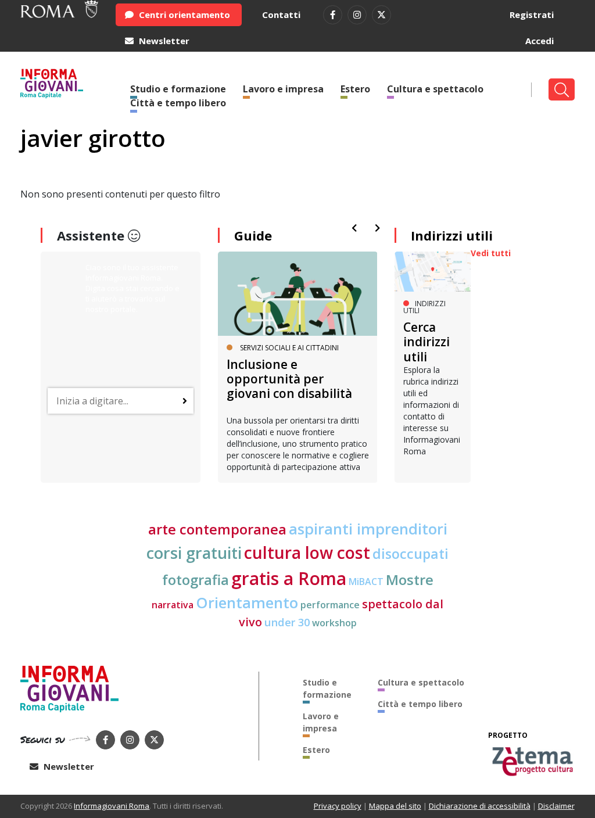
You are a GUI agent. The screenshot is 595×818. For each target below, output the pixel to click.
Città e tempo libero (178, 102)
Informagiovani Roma (111, 806)
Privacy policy (337, 806)
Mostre (409, 580)
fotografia (195, 580)
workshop (334, 622)
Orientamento (247, 602)
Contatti (281, 14)
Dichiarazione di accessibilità (480, 806)
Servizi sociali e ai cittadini (289, 348)
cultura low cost (307, 552)
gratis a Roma (288, 578)
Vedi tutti (491, 253)
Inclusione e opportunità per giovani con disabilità (289, 378)
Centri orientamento (183, 14)
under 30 (287, 622)
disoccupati (410, 553)
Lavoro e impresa (283, 88)
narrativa (172, 604)
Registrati (532, 14)
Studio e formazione (327, 688)
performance (330, 604)
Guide (253, 235)
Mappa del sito (395, 806)
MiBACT (366, 581)
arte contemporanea (217, 529)
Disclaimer (556, 806)
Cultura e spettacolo (435, 88)
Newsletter (163, 40)
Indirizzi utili (452, 235)
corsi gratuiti (194, 553)
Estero (355, 88)
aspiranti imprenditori (368, 529)
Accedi (539, 40)
